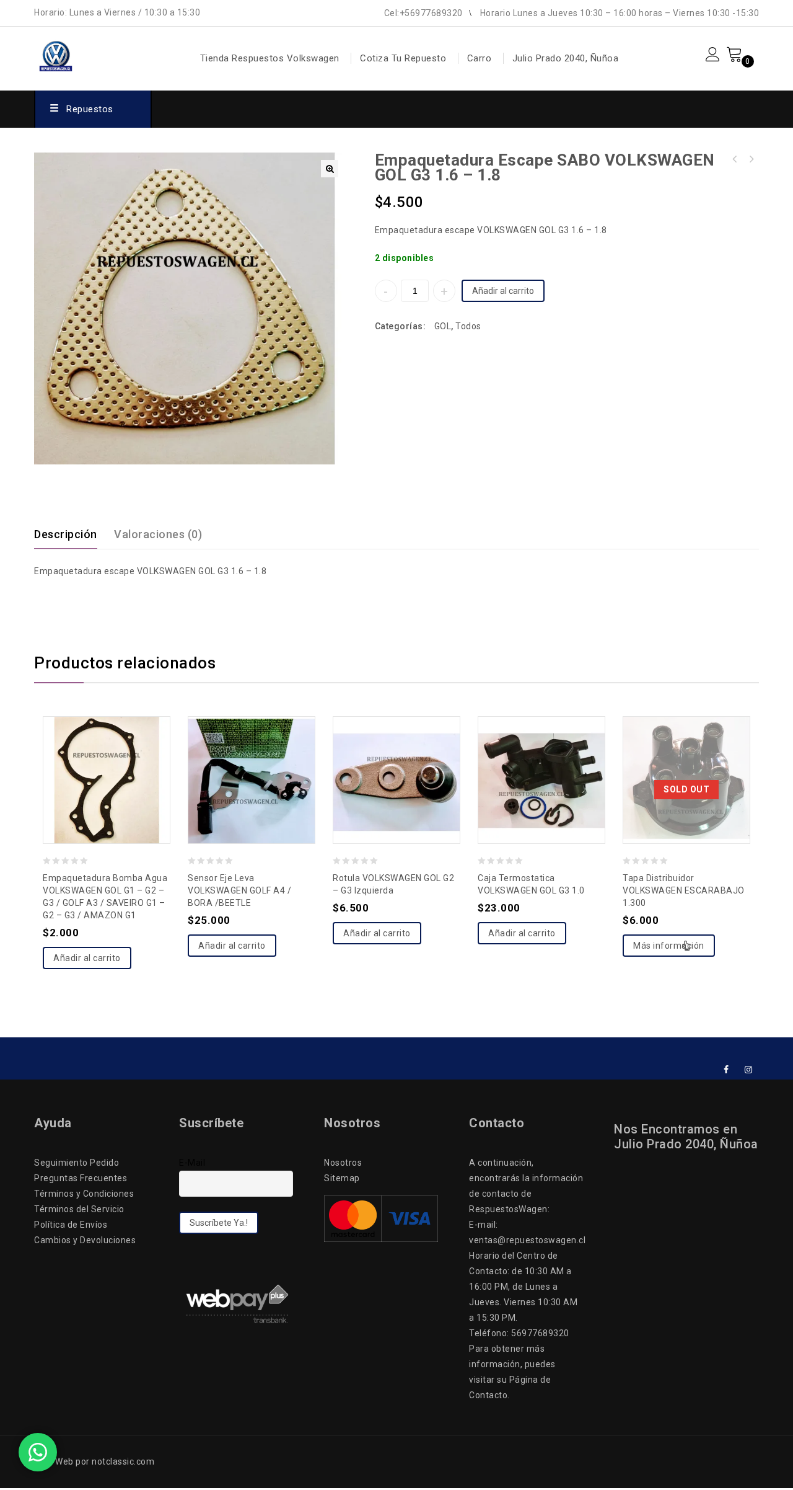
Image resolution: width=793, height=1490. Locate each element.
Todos (468, 326)
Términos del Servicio (79, 1209)
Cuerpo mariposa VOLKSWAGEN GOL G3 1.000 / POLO (751, 159)
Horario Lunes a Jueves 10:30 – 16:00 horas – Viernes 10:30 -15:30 (620, 13)
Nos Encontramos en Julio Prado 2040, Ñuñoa (686, 1136)
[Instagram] (748, 1069)
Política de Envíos (70, 1225)
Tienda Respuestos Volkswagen (270, 58)
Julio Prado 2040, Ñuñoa (565, 58)
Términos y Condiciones (84, 1194)
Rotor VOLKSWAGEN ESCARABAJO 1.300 (735, 159)
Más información (668, 946)
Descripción (65, 534)
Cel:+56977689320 (423, 13)
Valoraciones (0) (158, 534)
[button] (329, 168)
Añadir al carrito (503, 291)
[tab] (73, 534)
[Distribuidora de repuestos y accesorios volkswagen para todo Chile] (88, 53)
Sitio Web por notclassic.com (94, 1461)
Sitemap (342, 1178)
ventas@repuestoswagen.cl (527, 1240)
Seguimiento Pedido (76, 1163)
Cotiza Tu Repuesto (403, 58)
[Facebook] (726, 1069)
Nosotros (343, 1163)
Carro (479, 58)
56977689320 (540, 1333)
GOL (443, 326)
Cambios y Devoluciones (85, 1240)
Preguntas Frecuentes (80, 1178)
